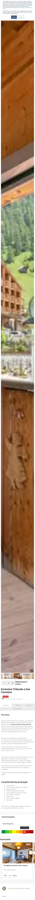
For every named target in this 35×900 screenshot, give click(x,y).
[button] (4, 683)
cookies (19, 7)
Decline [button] (21, 17)
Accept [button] (13, 17)
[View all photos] (31, 670)
